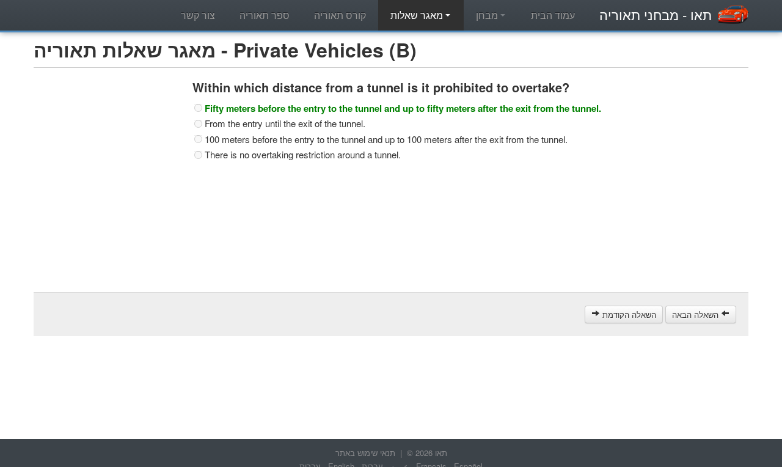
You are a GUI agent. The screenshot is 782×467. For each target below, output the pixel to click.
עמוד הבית (553, 15)
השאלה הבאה (696, 314)
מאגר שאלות (417, 15)
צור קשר (198, 15)
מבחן (488, 15)
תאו (655, 14)
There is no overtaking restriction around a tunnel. (303, 154)
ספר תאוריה (264, 15)
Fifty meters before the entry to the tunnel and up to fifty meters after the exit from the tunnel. (403, 108)
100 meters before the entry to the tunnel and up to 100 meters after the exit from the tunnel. (386, 139)
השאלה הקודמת (628, 314)
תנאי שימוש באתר (365, 452)
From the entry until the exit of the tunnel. (285, 123)
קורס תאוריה (340, 15)
